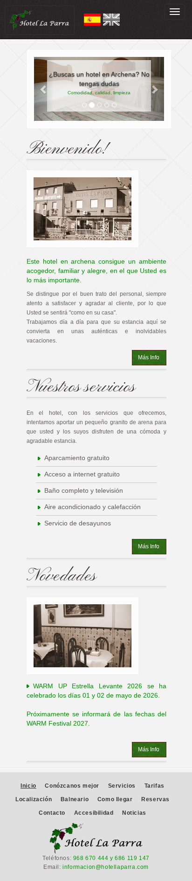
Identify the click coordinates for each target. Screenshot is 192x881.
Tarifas (154, 786)
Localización (33, 799)
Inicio (28, 786)
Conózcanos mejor (72, 786)
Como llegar (115, 799)
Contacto (52, 813)
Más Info (148, 357)
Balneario (75, 799)
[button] (44, 89)
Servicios (122, 786)
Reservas (155, 799)
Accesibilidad (94, 813)
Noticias (134, 813)
